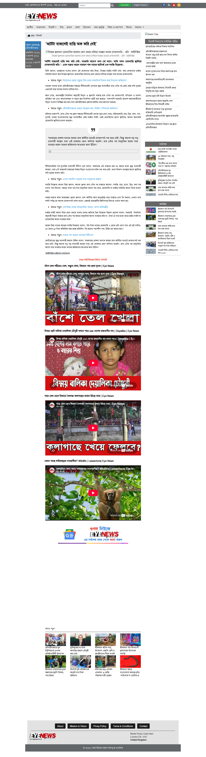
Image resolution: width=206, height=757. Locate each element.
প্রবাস (69, 27)
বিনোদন (87, 27)
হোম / (33, 35)
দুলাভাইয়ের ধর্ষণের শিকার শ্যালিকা (160, 46)
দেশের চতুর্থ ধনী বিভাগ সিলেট (158, 96)
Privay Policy (99, 726)
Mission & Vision (78, 726)
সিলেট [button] (51, 27)
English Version (140, 5)
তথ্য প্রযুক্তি (99, 27)
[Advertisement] (93, 586)
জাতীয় (30, 27)
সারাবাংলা (40, 27)
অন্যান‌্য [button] (138, 27)
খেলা (77, 27)
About (60, 726)
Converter (125, 5)
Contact (143, 726)
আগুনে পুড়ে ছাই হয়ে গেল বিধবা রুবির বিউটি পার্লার (161, 55)
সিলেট (39, 35)
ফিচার (129, 27)
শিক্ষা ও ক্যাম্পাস (115, 27)
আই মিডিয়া (97, 747)
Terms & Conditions (123, 726)
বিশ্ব (61, 27)
